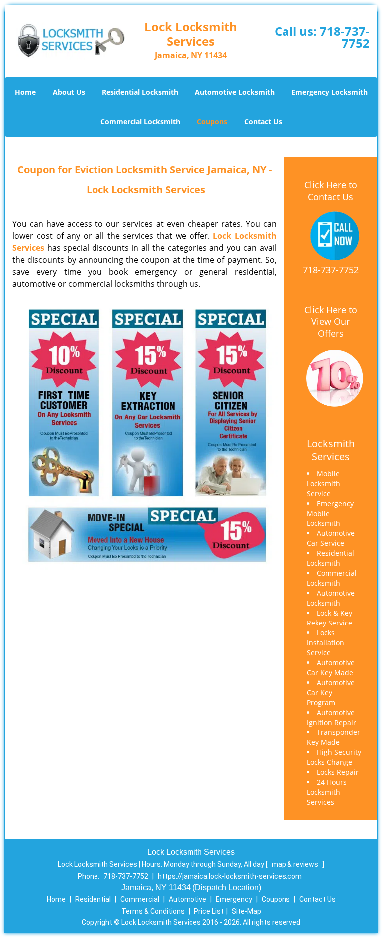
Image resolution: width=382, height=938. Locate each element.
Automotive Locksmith (235, 92)
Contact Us (263, 121)
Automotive (187, 899)
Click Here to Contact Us (330, 191)
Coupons (212, 121)
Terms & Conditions (153, 911)
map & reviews (296, 864)
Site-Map (246, 911)
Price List (209, 911)
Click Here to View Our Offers (330, 321)
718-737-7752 (345, 37)
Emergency (234, 899)
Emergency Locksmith (329, 92)
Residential (93, 899)
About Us (69, 92)
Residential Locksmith (140, 92)
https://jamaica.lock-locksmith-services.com (230, 876)
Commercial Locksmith (140, 121)
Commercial (139, 899)
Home (25, 92)
